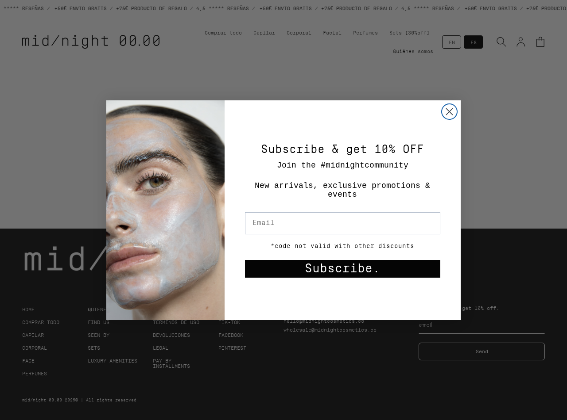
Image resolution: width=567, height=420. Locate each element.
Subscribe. (342, 269)
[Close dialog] (449, 111)
